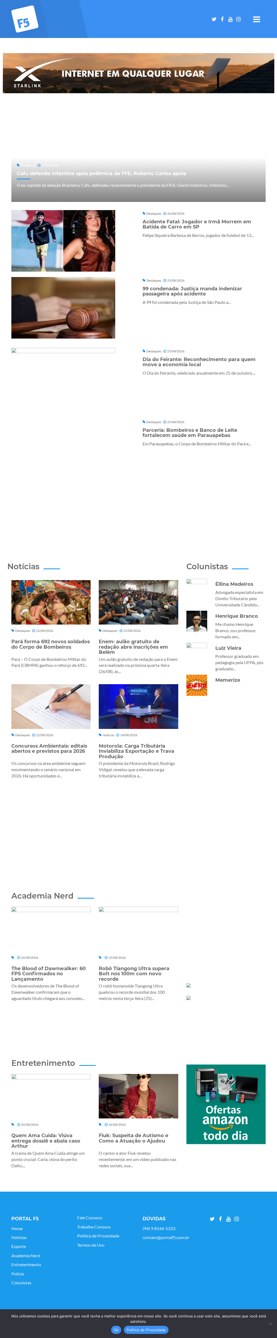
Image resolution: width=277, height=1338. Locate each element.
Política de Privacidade (98, 1236)
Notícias (19, 1237)
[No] (270, 1323)
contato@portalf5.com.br (166, 1237)
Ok (116, 1330)
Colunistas (21, 1282)
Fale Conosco (89, 1217)
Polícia (17, 1273)
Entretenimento (26, 1264)
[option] (138, 73)
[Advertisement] (142, 497)
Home (17, 1228)
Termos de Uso (90, 1245)
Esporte (18, 1246)
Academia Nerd (25, 1255)
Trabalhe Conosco (94, 1227)
